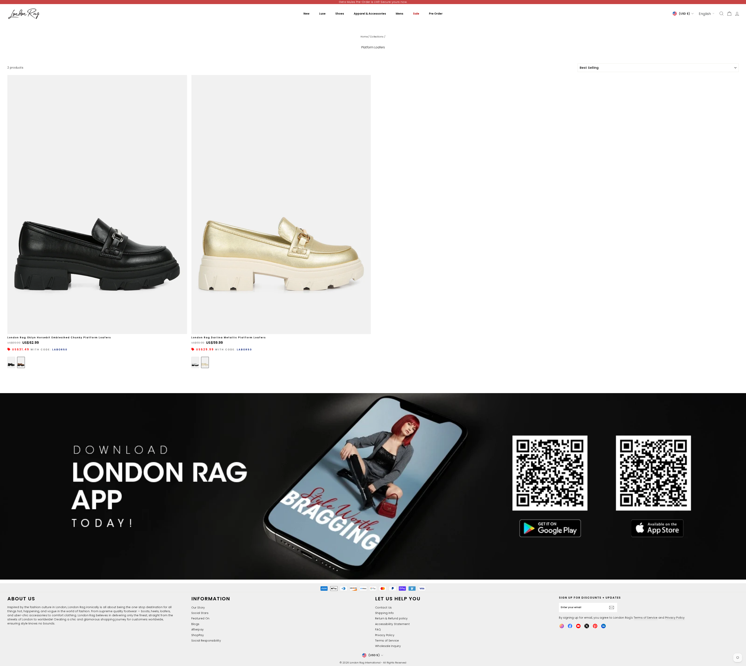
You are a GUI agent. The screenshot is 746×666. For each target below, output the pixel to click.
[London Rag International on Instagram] (561, 626)
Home (364, 36)
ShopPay (197, 635)
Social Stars (199, 613)
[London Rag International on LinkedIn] (603, 626)
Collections (377, 36)
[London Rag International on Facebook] (570, 626)
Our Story (198, 607)
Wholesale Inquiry (388, 646)
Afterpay (197, 629)
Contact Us (383, 607)
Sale (416, 14)
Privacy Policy (384, 635)
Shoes (339, 14)
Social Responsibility (206, 640)
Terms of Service (387, 640)
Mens (399, 14)
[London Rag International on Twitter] (586, 626)
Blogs (195, 624)
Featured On (200, 618)
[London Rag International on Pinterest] (595, 626)
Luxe (322, 14)
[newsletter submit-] (612, 607)
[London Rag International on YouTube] (578, 626)
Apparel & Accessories (370, 14)
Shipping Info (384, 613)
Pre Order (436, 14)
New (306, 14)
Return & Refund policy (391, 618)
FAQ (378, 629)
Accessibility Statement (392, 624)
